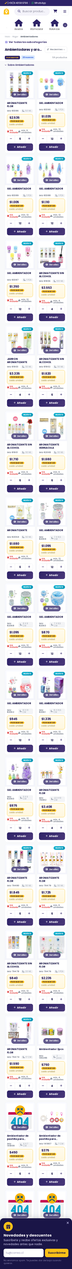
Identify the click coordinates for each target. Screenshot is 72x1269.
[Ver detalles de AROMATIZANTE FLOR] (20, 84)
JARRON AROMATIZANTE (17, 360)
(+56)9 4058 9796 (17, 3)
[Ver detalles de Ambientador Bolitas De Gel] (20, 1205)
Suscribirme (57, 1253)
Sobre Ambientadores (21, 65)
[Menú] (65, 11)
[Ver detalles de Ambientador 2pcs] (52, 1031)
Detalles (21, 94)
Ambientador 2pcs (51, 1049)
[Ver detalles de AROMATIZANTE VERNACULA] (52, 426)
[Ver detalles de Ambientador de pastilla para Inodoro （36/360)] (20, 1117)
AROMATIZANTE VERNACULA (49, 446)
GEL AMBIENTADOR (51, 103)
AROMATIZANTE (17, 530)
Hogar (15, 36)
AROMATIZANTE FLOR (17, 104)
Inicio (7, 36)
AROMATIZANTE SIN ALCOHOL (51, 274)
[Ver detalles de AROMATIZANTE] (20, 512)
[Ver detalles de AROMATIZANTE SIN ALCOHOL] (52, 255)
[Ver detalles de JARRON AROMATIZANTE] (20, 340)
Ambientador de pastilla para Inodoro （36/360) (19, 1139)
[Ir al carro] (55, 11)
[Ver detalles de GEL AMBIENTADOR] (52, 84)
